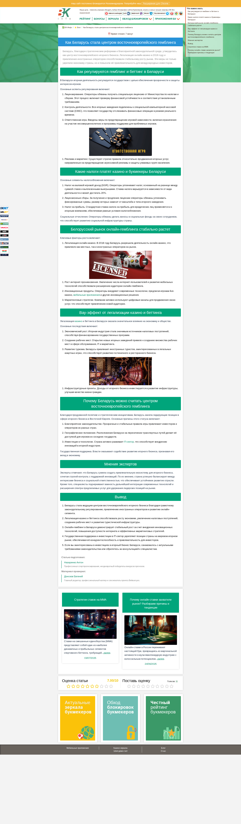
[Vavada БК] (4, 227)
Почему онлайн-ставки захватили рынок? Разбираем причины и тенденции (204, 51)
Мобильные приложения (78, 748)
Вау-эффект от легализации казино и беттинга (202, 30)
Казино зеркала (120, 748)
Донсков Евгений (73, 576)
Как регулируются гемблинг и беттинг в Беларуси (203, 12)
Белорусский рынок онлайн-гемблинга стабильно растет (203, 24)
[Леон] (4, 235)
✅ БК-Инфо (67, 27)
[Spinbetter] (4, 247)
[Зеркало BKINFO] (64, 14)
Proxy (146, 13)
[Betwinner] (4, 224)
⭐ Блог (77, 27)
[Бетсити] (4, 239)
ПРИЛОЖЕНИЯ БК (166, 18)
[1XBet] (4, 208)
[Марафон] (4, 216)
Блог (163, 748)
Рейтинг (85, 18)
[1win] (4, 231)
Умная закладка (115, 13)
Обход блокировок (135, 18)
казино (78, 321)
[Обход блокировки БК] (120, 719)
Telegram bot (160, 13)
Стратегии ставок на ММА (198, 47)
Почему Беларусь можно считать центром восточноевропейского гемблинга (204, 35)
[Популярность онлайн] (150, 630)
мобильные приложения (86, 295)
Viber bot (135, 13)
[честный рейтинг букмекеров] (163, 719)
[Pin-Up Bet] (4, 251)
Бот (125, 13)
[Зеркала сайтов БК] (77, 719)
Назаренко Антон (73, 562)
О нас (163, 751)
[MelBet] (4, 212)
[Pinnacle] (4, 220)
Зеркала (113, 18)
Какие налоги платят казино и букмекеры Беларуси (204, 18)
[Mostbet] (4, 243)
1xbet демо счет (120, 751)
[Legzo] (4, 255)
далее (107, 653)
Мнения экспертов (195, 40)
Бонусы (99, 18)
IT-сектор (129, 441)
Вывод (190, 43)
